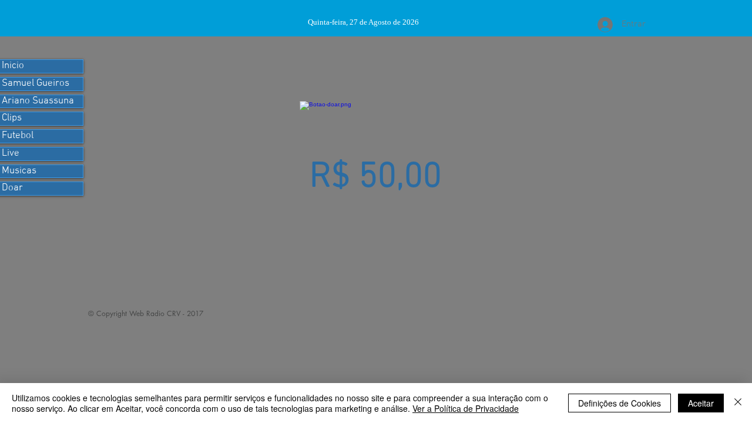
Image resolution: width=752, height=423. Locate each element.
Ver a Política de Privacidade (465, 408)
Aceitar (701, 403)
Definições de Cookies (619, 403)
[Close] (738, 403)
